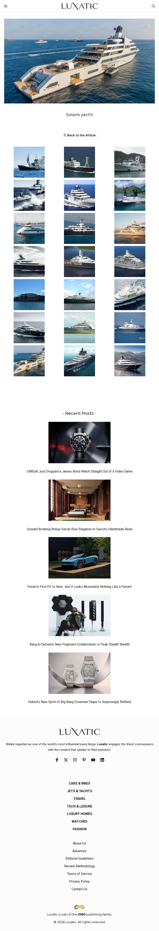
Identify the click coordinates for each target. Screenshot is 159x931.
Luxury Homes (79, 814)
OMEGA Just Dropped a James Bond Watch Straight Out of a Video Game (79, 471)
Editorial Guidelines (80, 858)
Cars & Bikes (79, 783)
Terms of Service (79, 874)
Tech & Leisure (79, 806)
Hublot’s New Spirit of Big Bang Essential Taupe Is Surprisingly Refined (79, 702)
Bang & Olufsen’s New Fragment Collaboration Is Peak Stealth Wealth (80, 644)
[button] (153, 6)
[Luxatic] (79, 6)
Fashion (80, 829)
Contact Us (79, 889)
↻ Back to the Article (80, 135)
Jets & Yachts (79, 791)
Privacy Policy (79, 881)
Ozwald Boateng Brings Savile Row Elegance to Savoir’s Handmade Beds (79, 529)
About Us (79, 843)
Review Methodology (79, 866)
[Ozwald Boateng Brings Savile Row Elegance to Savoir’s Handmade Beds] (79, 501)
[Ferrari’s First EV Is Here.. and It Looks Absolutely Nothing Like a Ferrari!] (79, 559)
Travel (79, 799)
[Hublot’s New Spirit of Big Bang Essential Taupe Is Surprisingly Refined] (79, 674)
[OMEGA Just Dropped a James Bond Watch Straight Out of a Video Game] (79, 443)
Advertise (79, 851)
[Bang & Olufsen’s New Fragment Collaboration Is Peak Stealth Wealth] (79, 616)
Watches (79, 821)
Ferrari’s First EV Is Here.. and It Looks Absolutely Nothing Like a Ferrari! (79, 587)
